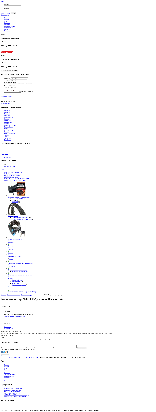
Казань (6, 119)
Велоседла (11, 246)
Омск (6, 128)
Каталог (3, 295)
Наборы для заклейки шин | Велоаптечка (20, 263)
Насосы (10, 259)
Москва (6, 123)
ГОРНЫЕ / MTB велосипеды (13, 172)
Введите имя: (5, 348)
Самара (6, 132)
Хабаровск (7, 138)
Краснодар (7, 120)
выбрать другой (5, 103)
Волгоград (7, 112)
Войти (13, 13)
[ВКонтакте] (2, 352)
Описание (7, 327)
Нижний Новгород (10, 125)
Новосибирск (8, 127)
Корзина (6, 166)
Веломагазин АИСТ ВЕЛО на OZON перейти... (24, 357)
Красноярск (8, 122)
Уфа (5, 136)
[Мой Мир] (8, 352)
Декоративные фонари (19, 285)
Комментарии (8, 328)
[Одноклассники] (6, 352)
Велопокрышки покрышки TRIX (22, 219)
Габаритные (15, 283)
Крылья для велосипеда (15, 256)
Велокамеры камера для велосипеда (19, 197)
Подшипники (12, 266)
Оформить (12, 166)
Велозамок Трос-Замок (15, 239)
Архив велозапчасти (13, 295)
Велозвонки (11, 242)
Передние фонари (17, 280)
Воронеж (7, 114)
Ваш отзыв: (56, 348)
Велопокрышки (13, 216)
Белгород (7, 110)
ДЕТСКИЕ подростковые (12, 177)
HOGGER (15, 202)
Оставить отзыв (81, 348)
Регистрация (5, 15)
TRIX (13, 200)
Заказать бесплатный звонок (9, 70)
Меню (3, 169)
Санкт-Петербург (9, 133)
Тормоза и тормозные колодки (17, 270)
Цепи (9, 288)
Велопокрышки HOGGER (20, 217)
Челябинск (7, 140)
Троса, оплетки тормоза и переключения (20, 275)
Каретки (10, 253)
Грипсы (10, 249)
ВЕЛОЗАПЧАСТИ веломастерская (15, 180)
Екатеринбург (8, 117)
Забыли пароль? (6, 13)
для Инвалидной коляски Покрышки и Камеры (22, 292)
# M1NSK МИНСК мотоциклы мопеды (16, 178)
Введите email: (30, 348)
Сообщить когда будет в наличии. (14, 316)
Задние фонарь (16, 281)
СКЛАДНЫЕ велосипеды (12, 175)
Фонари (10, 278)
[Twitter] (4, 352)
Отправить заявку (6, 96)
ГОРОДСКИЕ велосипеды (12, 174)
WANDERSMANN (18, 198)
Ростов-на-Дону (9, 130)
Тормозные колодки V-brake (20, 271)
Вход (2, 1)
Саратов (6, 135)
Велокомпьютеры (26, 295)
